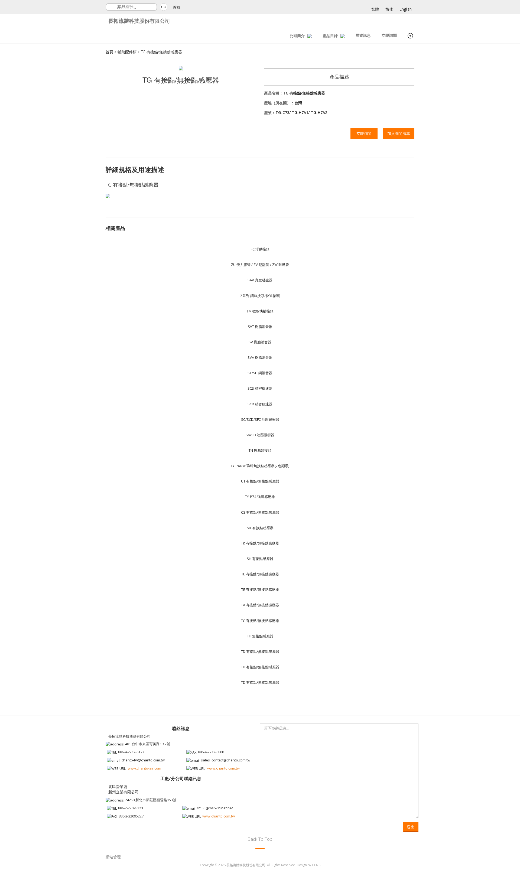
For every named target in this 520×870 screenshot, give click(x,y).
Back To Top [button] (260, 839)
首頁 (176, 7)
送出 (411, 826)
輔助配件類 (127, 51)
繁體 (375, 9)
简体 (389, 9)
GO (163, 7)
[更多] (410, 36)
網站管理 (113, 856)
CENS (316, 865)
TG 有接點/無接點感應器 (161, 51)
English (405, 9)
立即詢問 (389, 35)
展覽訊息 (363, 35)
